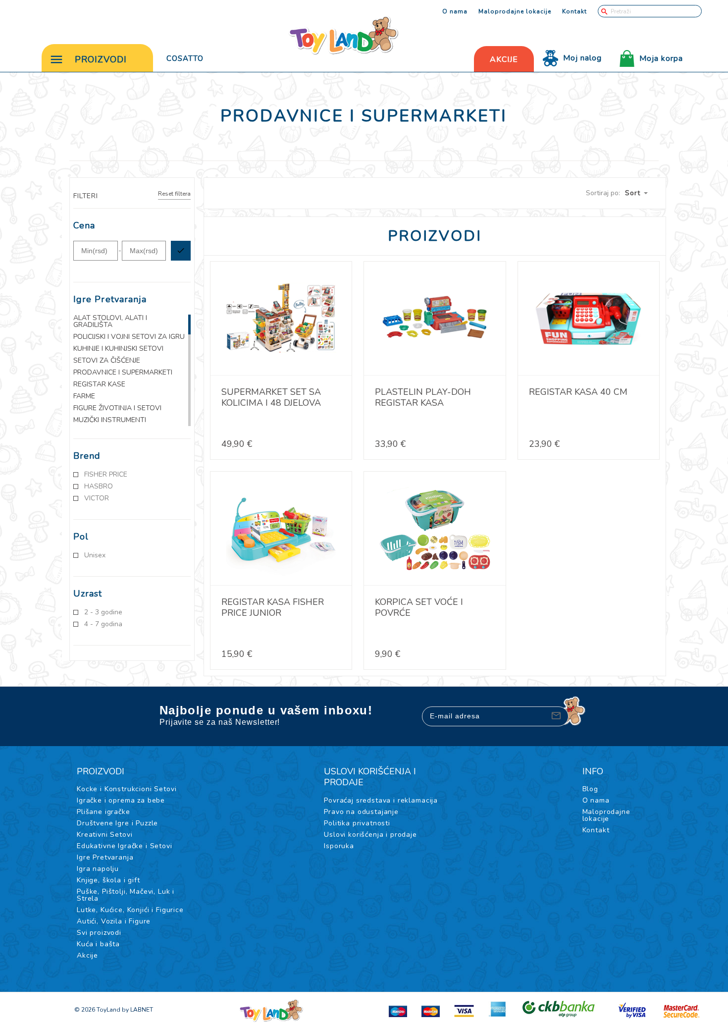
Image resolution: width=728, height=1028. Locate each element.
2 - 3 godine (103, 612)
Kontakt (574, 11)
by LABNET (137, 1010)
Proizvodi (101, 59)
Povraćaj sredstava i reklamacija (381, 800)
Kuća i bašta (98, 944)
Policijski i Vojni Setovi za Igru (129, 336)
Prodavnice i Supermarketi (122, 372)
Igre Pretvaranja (105, 857)
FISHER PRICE (105, 474)
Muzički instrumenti (109, 420)
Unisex (94, 555)
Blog (590, 789)
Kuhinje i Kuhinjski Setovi (118, 348)
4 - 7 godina (103, 624)
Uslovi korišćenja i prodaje (370, 834)
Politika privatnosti (357, 823)
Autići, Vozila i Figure (114, 921)
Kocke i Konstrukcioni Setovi (127, 789)
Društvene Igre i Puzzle (117, 823)
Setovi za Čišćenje (106, 360)
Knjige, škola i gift (108, 880)
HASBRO (98, 486)
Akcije (87, 955)
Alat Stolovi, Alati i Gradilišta (110, 321)
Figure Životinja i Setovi (117, 408)
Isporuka (339, 846)
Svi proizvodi (99, 932)
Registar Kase (99, 384)
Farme (84, 396)
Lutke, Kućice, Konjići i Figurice (130, 910)
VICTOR (96, 498)
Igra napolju (98, 868)
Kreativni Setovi (104, 834)
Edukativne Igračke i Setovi (124, 846)
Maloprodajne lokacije (514, 11)
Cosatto (185, 58)
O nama (455, 11)
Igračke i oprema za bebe (121, 800)
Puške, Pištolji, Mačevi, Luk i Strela (125, 895)
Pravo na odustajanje (361, 811)
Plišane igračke (103, 811)
